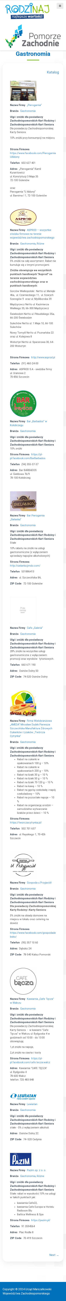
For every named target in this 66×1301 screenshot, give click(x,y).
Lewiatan (32, 1104)
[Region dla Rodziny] (27, 10)
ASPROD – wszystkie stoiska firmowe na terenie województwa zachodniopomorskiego (32, 234)
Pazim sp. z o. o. (36, 1170)
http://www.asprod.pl (43, 357)
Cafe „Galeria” (35, 627)
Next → (54, 1255)
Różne (40, 243)
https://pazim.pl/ (40, 1220)
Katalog (53, 72)
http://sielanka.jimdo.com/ (25, 565)
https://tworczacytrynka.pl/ (26, 822)
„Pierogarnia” (34, 105)
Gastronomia (28, 111)
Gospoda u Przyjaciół (39, 882)
